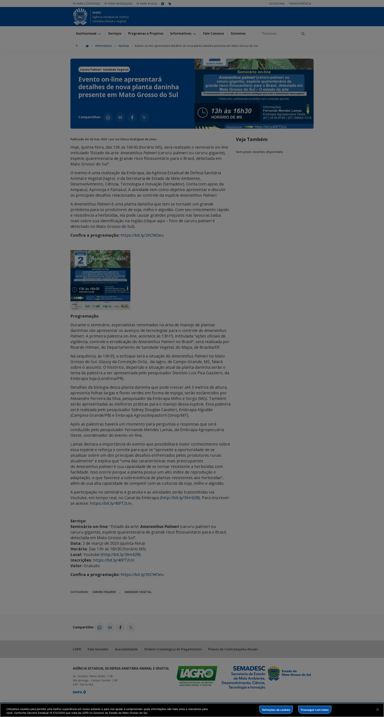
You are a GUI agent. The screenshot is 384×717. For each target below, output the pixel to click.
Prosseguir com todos (315, 709)
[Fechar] (377, 709)
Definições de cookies (276, 709)
